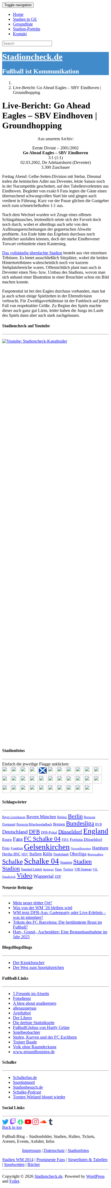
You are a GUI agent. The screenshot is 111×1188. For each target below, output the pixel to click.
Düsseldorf (70, 832)
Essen (7, 839)
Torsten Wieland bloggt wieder (39, 1097)
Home (18, 14)
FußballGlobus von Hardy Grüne (41, 1027)
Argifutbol (22, 1013)
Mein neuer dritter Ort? (32, 903)
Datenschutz (54, 1150)
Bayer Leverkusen (13, 817)
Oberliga (78, 853)
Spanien (66, 862)
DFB (34, 832)
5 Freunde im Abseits (31, 993)
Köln (47, 853)
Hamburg (100, 848)
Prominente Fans (50, 1159)
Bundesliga (80, 823)
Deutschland (15, 832)
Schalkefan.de (25, 1077)
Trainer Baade (25, 1042)
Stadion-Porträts (26, 29)
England (95, 831)
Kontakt (20, 33)
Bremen (59, 824)
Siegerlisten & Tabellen (87, 1159)
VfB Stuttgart (83, 869)
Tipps (58, 869)
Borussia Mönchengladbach (34, 824)
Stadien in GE (25, 19)
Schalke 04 (41, 861)
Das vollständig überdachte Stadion (32, 253)
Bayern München (41, 816)
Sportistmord (24, 1082)
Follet (14, 1181)
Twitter (68, 869)
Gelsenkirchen (47, 846)
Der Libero (22, 1017)
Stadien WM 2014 (17, 1159)
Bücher (33, 1164)
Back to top (12, 1127)
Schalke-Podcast (27, 1092)
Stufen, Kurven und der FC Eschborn (45, 1037)
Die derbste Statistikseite (33, 1022)
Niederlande (61, 854)
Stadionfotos (78, 1150)
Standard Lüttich (31, 869)
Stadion (11, 868)
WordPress (95, 1176)
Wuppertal (43, 876)
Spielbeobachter (26, 1032)
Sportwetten (14, 1164)
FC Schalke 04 (42, 838)
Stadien (82, 861)
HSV (25, 854)
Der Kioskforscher (28, 962)
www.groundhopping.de (34, 1051)
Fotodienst (22, 998)
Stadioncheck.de (32, 57)
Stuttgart (48, 869)
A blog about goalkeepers (34, 1003)
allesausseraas (24, 1008)
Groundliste (23, 24)
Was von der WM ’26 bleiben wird (42, 907)
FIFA (65, 840)
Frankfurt (17, 848)
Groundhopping (81, 848)
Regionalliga (95, 854)
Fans (18, 839)
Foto (6, 848)
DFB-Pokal (49, 832)
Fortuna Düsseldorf (86, 839)
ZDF (58, 876)
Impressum (31, 1150)
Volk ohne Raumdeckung (34, 1047)
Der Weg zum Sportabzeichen (38, 967)
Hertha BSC (11, 854)
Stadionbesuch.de (28, 1087)
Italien (35, 853)
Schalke (12, 861)
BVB (98, 824)
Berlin (75, 816)
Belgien (62, 817)
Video (24, 875)
